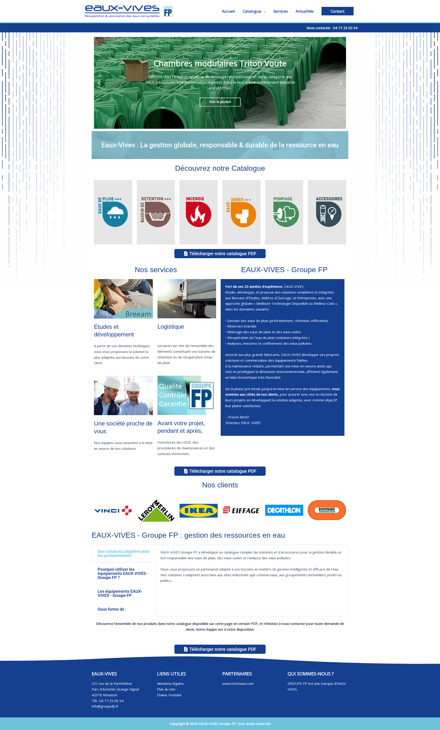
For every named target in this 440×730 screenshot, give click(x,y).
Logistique (170, 326)
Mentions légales (170, 683)
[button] (338, 11)
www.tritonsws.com (238, 683)
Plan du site (166, 689)
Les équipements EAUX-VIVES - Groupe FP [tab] (120, 593)
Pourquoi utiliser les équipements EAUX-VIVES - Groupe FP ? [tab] (123, 573)
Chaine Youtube (169, 695)
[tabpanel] (252, 569)
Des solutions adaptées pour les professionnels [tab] (124, 553)
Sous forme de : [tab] (112, 609)
